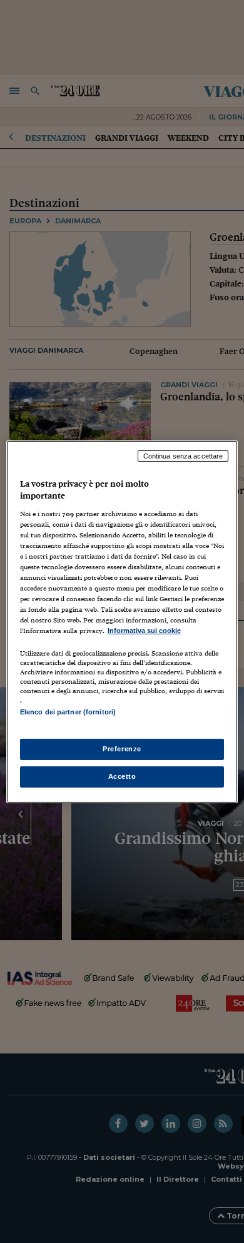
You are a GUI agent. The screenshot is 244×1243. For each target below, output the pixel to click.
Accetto (122, 776)
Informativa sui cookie (144, 630)
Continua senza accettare (183, 455)
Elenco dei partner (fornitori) (68, 712)
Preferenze (122, 749)
